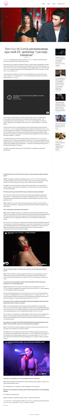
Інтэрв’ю (43, 3)
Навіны (48, 3)
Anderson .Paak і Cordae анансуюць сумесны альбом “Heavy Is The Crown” (60, 126)
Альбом (53, 3)
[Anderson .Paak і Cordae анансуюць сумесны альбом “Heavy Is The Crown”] (60, 121)
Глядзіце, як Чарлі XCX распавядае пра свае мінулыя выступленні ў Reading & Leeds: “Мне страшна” (60, 61)
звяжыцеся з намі (61, 3)
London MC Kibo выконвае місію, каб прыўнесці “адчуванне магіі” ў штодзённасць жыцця (60, 145)
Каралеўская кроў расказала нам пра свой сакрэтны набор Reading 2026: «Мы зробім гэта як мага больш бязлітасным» (60, 106)
